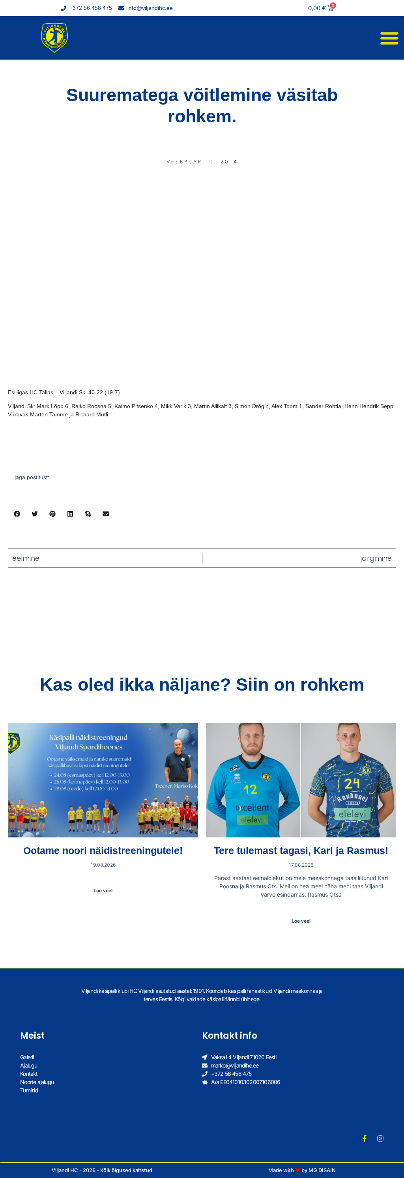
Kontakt (28, 1073)
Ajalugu (28, 1065)
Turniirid (29, 1090)
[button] (389, 38)
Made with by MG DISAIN (302, 1170)
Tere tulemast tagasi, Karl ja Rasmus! (301, 850)
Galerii (27, 1057)
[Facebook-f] (364, 1138)
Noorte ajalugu (37, 1082)
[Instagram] (380, 1138)
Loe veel (103, 890)
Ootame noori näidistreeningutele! (103, 850)
